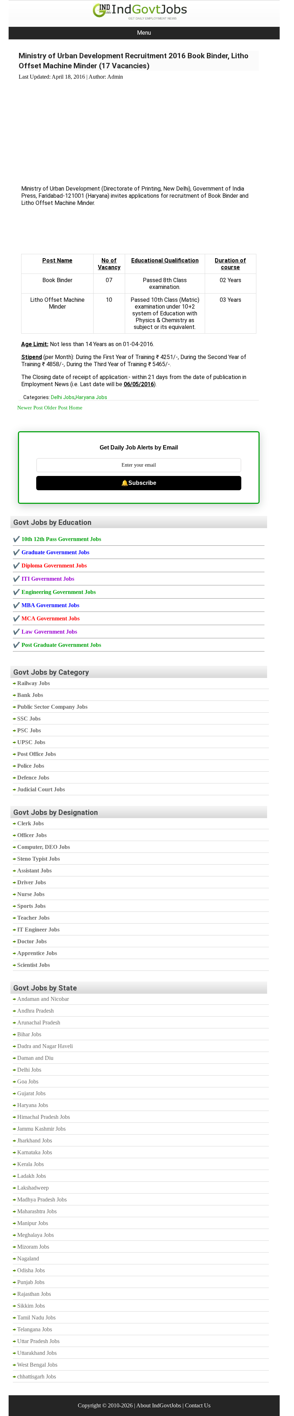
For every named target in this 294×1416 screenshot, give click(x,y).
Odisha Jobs (31, 1270)
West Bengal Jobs (37, 1365)
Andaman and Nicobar (43, 999)
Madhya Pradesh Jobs (42, 1199)
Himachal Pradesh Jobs (43, 1117)
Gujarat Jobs (31, 1093)
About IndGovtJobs (158, 1405)
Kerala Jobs (30, 1164)
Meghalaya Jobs (35, 1235)
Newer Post (30, 407)
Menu (144, 32)
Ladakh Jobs (31, 1176)
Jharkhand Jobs (34, 1140)
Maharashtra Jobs (37, 1211)
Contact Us (197, 1405)
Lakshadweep (33, 1188)
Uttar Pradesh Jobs (38, 1341)
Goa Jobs (27, 1081)
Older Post (55, 407)
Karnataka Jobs (34, 1152)
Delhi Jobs (63, 397)
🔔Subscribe (138, 483)
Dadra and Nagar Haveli (45, 1046)
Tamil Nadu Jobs (36, 1317)
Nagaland (28, 1258)
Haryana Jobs (91, 397)
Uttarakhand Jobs (37, 1353)
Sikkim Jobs (31, 1306)
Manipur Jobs (32, 1223)
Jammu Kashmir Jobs (41, 1129)
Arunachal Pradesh (38, 1022)
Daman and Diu (35, 1058)
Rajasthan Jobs (34, 1294)
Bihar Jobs (29, 1034)
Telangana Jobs (34, 1329)
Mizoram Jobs (33, 1247)
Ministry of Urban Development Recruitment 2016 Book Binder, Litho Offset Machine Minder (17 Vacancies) (133, 60)
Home (75, 407)
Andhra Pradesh (35, 1011)
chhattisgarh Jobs (36, 1376)
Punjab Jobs (30, 1282)
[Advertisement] (139, 128)
